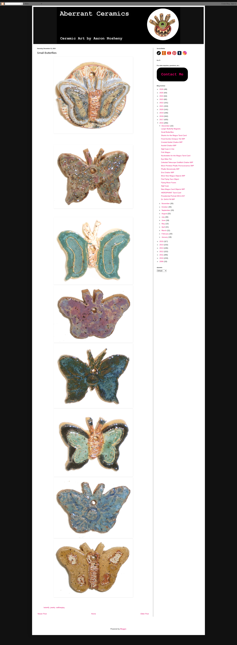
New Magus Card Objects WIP (173, 189)
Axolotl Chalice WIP (168, 145)
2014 (161, 245)
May (163, 224)
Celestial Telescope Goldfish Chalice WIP (177, 162)
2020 (161, 109)
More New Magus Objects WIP (173, 176)
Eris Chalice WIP (167, 172)
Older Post (144, 614)
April (164, 227)
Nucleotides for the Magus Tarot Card (175, 156)
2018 (161, 116)
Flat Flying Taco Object (170, 179)
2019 (161, 113)
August (165, 214)
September (166, 210)
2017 (161, 120)
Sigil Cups (165, 186)
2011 (161, 255)
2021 (161, 106)
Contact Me (172, 74)
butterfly (46, 607)
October (165, 207)
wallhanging (60, 607)
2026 (161, 89)
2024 (161, 96)
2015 (161, 241)
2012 (161, 251)
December (166, 126)
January (165, 237)
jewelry (52, 607)
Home (93, 614)
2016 (161, 123)
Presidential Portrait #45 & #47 (173, 196)
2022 (161, 103)
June (164, 220)
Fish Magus (165, 152)
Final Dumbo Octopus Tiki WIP (173, 139)
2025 (161, 93)
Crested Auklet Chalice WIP (171, 142)
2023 (161, 99)
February (165, 234)
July (163, 217)
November (166, 203)
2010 (161, 258)
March (164, 230)
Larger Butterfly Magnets (170, 129)
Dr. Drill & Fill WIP (168, 199)
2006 (161, 261)
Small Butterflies (167, 132)
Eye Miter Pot (166, 159)
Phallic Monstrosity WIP (170, 169)
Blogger (123, 629)
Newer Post (42, 614)
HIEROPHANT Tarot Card (171, 193)
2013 (161, 248)
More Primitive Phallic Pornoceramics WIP (177, 166)
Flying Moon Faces (168, 183)
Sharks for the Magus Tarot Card (174, 135)
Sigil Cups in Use (167, 149)
